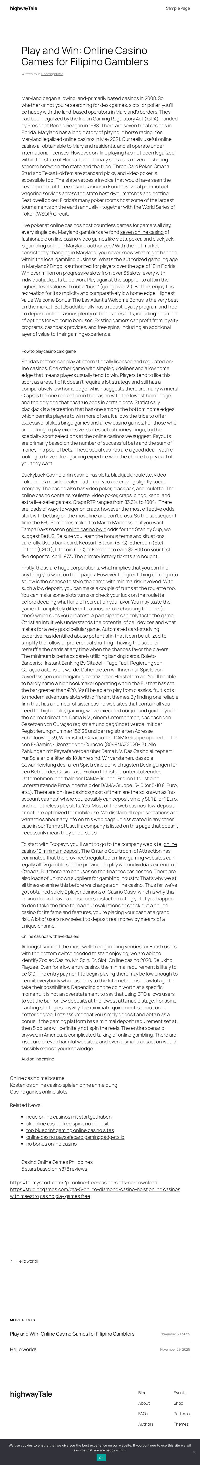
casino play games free (65, 1196)
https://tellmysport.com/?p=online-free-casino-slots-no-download (83, 1182)
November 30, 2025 (175, 1334)
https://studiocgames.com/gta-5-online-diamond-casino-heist (79, 1189)
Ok (101, 1458)
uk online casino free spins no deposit (67, 1123)
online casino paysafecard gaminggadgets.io (75, 1137)
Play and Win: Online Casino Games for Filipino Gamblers (72, 1334)
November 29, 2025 (175, 1349)
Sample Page (178, 8)
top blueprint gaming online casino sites (70, 1130)
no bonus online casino (51, 1143)
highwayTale (23, 8)
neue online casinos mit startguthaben (69, 1116)
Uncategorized (52, 74)
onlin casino (75, 474)
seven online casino (142, 232)
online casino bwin (86, 529)
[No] (193, 1452)
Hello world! (27, 1261)
